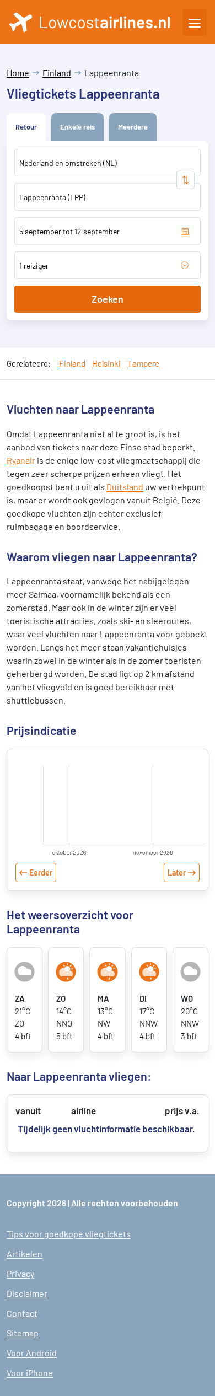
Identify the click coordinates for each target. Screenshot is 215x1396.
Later (177, 872)
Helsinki (106, 363)
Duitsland (124, 486)
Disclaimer (27, 1293)
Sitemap (23, 1333)
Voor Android (32, 1352)
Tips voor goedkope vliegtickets (69, 1233)
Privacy (20, 1273)
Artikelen (24, 1253)
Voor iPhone (30, 1372)
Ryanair (21, 460)
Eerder (40, 872)
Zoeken (107, 299)
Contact (22, 1313)
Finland (56, 72)
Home (18, 72)
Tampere (143, 363)
